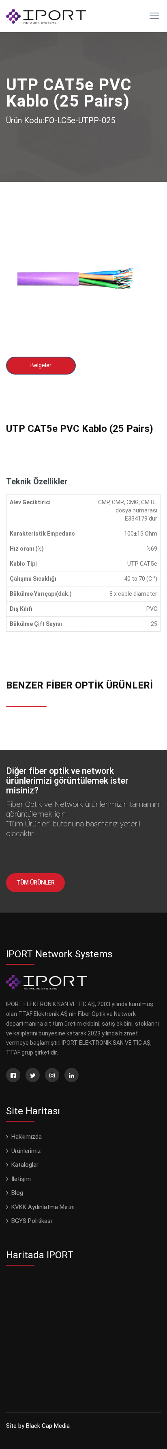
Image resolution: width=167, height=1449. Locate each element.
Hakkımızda (26, 1136)
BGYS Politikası (31, 1221)
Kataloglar (25, 1164)
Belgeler (40, 365)
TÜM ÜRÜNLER (35, 882)
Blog (17, 1192)
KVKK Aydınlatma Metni (43, 1207)
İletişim (21, 1179)
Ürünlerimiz (26, 1151)
